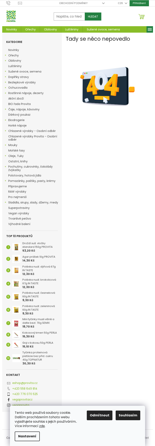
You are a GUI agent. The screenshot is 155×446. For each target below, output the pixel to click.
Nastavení (27, 436)
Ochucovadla (17, 88)
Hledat (93, 17)
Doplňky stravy (18, 77)
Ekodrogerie (16, 120)
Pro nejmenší (17, 197)
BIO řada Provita (19, 104)
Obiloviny (14, 61)
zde (42, 426)
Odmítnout (99, 415)
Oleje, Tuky (16, 156)
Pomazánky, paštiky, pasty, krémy (32, 181)
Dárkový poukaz (19, 115)
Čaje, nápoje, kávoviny (24, 109)
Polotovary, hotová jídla (25, 175)
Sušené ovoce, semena (24, 71)
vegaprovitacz (22, 399)
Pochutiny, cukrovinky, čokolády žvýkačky (30, 168)
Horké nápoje (17, 125)
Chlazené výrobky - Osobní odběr (32, 131)
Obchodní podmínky (73, 3)
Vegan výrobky (19, 213)
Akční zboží (16, 98)
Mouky (12, 145)
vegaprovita (20, 405)
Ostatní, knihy (18, 161)
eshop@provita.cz (25, 383)
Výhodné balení (19, 224)
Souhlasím (128, 415)
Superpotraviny (19, 208)
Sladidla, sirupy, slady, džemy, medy (33, 202)
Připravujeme (17, 186)
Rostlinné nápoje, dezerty (26, 93)
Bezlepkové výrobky (22, 82)
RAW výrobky (17, 192)
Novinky (13, 50)
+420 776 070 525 (25, 394)
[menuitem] (11, 29)
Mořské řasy (17, 150)
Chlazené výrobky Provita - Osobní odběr (32, 138)
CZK (121, 3)
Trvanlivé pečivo (19, 219)
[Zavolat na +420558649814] (12, 3)
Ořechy (13, 55)
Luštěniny (15, 66)
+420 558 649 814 (24, 389)
